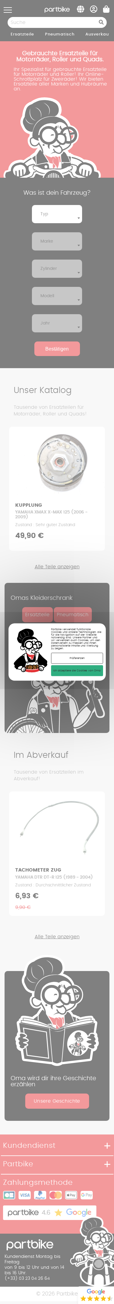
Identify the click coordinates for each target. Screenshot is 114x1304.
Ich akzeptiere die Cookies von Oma (77, 670)
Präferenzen (77, 658)
